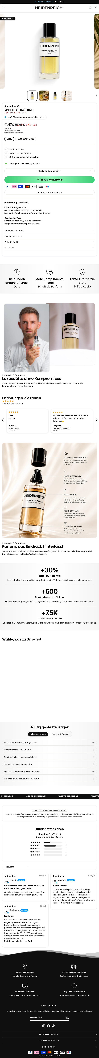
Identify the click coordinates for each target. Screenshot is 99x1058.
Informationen (49, 1034)
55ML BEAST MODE (26, 139)
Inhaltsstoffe (13, 236)
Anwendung (12, 242)
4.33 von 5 (56, 834)
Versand (10, 247)
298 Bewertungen (12, 404)
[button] (10, 106)
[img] (46, 401)
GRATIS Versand (17, 133)
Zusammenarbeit (48, 1041)
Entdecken (49, 1047)
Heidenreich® (55, 1056)
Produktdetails (14, 231)
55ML (9, 139)
